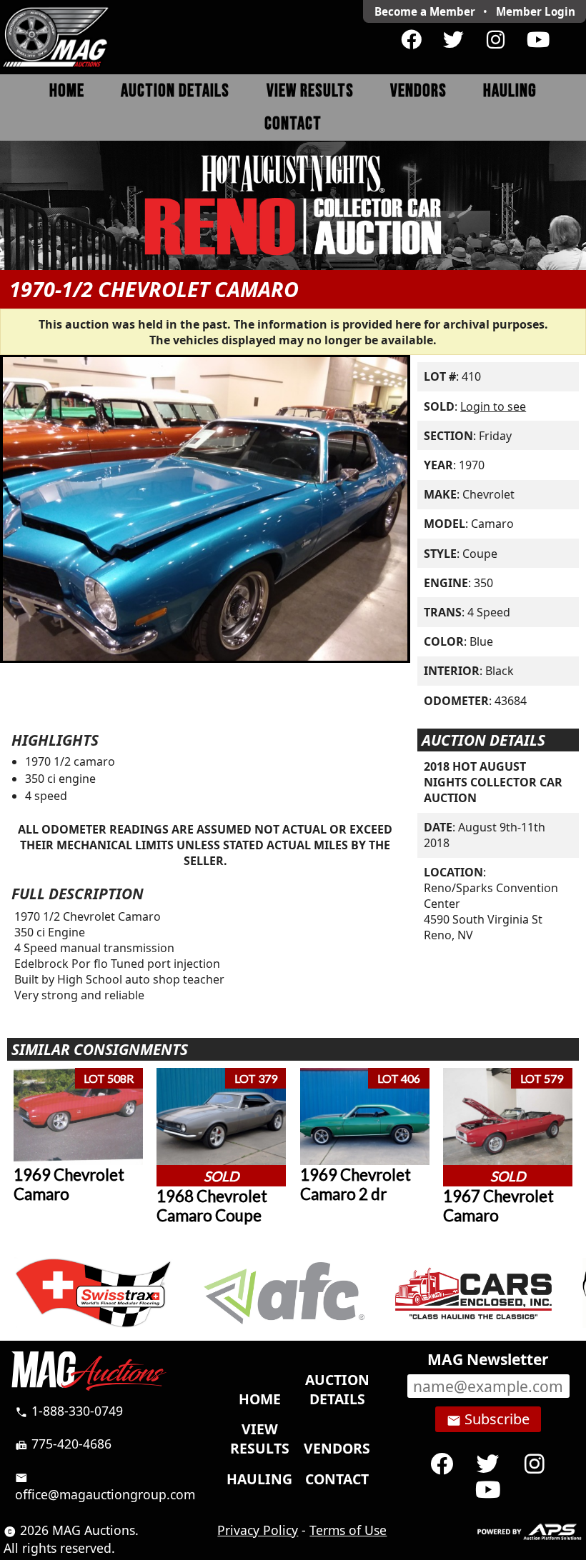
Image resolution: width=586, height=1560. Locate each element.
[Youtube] (538, 40)
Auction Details (175, 91)
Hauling (510, 91)
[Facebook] (411, 40)
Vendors (418, 91)
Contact (293, 124)
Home (66, 91)
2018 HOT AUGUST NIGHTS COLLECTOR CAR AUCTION (493, 782)
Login (535, 11)
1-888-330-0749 (69, 1410)
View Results (310, 91)
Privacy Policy (257, 1530)
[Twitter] (453, 40)
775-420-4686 (63, 1443)
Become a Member (424, 11)
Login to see (493, 406)
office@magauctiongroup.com (105, 1487)
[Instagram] (496, 40)
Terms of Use (348, 1530)
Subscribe (488, 1419)
